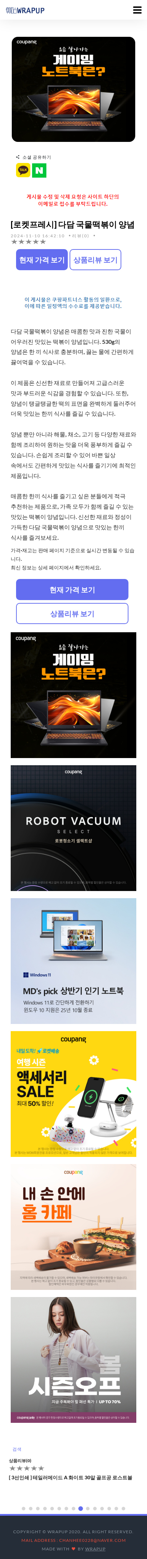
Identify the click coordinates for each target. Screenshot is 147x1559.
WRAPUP (95, 1548)
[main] (25, 10)
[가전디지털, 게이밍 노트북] (73, 89)
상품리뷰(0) (20, 1460)
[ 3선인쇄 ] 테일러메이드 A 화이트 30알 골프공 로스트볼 (70, 1477)
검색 (16, 1449)
